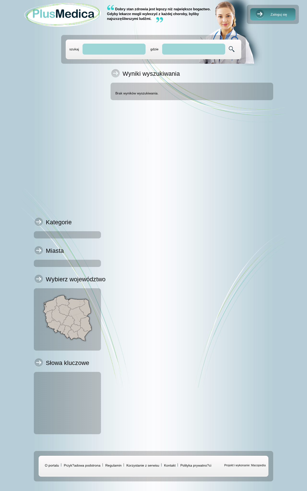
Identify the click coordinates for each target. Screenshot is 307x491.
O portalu (52, 465)
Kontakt (170, 465)
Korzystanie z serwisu (142, 465)
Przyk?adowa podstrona (82, 465)
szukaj (74, 49)
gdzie (154, 49)
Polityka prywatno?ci (195, 465)
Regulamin (113, 465)
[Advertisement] (67, 143)
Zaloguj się (279, 14)
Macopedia (258, 465)
